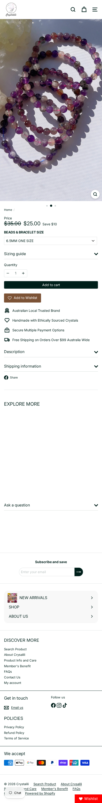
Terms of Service (16, 738)
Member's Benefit (17, 666)
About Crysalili (14, 655)
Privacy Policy (14, 727)
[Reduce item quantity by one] (8, 273)
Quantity (10, 265)
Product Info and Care (20, 660)
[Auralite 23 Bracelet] (33, 450)
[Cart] (84, 9)
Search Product (15, 649)
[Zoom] (95, 194)
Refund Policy (14, 733)
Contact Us (12, 677)
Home (8, 210)
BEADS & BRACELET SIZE (24, 232)
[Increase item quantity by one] (23, 273)
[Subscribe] (78, 572)
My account (12, 683)
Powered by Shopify (40, 793)
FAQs (8, 671)
